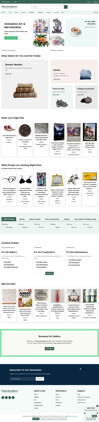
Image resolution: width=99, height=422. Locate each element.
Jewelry (48, 12)
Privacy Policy (81, 400)
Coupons (56, 12)
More (62, 12)
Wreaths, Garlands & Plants (41, 145)
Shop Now (8, 74)
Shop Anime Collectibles (12, 37)
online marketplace (41, 341)
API (35, 400)
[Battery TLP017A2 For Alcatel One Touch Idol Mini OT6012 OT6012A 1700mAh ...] (57, 189)
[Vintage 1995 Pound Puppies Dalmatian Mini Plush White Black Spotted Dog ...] (73, 189)
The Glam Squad (41, 262)
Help (15, 1)
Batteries (57, 200)
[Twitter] (6, 397)
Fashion (9, 142)
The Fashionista (41, 267)
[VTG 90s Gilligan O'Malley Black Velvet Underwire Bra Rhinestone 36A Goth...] (25, 189)
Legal (57, 394)
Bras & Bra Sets (25, 201)
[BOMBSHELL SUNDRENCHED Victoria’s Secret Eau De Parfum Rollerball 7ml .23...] (57, 305)
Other (73, 199)
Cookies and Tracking (83, 397)
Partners (58, 397)
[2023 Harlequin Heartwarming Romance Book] (89, 139)
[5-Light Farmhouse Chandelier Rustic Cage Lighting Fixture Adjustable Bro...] (73, 305)
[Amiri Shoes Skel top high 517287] (9, 139)
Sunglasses (9, 199)
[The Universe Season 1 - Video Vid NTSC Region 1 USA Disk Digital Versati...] (57, 139)
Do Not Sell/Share (61, 419)
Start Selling (49, 348)
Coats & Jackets (41, 201)
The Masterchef (9, 264)
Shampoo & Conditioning (89, 317)
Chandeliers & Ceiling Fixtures (73, 316)
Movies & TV (57, 153)
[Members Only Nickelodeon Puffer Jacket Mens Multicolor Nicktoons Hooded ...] (41, 189)
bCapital (58, 405)
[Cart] (96, 6)
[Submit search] (66, 7)
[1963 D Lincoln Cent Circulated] (25, 139)
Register (95, 1)
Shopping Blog (38, 405)
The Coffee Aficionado (11, 267)
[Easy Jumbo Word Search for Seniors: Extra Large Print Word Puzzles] (25, 305)
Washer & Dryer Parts (41, 315)
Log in (88, 1)
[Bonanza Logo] (9, 7)
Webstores (59, 402)
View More (49, 273)
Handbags (40, 12)
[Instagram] (13, 397)
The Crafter (7, 262)
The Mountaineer (74, 262)
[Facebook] (2, 397)
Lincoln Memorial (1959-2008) (25, 147)
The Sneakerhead (42, 264)
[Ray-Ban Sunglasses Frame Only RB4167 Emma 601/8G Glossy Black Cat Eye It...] (9, 189)
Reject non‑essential (47, 419)
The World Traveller (75, 260)
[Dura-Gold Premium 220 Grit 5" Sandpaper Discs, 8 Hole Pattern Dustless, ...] (89, 189)
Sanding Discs (90, 193)
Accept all (36, 419)
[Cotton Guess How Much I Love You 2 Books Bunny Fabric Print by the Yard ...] (9, 305)
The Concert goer (74, 265)
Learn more (73, 416)
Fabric (9, 317)
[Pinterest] (9, 397)
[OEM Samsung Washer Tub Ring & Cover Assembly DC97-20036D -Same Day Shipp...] (41, 305)
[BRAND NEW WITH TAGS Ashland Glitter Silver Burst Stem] (41, 139)
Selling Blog (37, 402)
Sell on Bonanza (5, 1)
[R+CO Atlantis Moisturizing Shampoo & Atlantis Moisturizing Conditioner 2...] (89, 305)
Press (57, 400)
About (35, 394)
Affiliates (36, 397)
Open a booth (57, 343)
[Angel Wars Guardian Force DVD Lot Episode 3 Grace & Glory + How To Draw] (73, 139)
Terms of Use (81, 402)
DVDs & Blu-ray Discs (73, 154)
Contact (36, 408)
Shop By (96, 12)
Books (89, 152)
